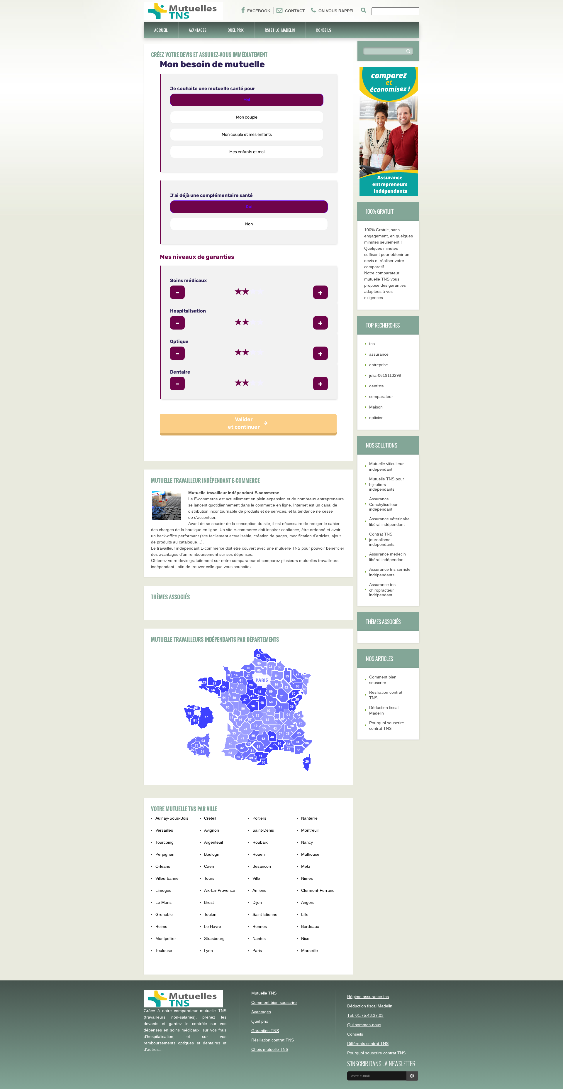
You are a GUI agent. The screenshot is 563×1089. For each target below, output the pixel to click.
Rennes (259, 926)
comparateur (381, 396)
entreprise (378, 364)
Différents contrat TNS (368, 1043)
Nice (305, 938)
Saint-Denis (263, 830)
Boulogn (211, 854)
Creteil (210, 818)
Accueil (161, 30)
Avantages (197, 30)
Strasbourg (214, 938)
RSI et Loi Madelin (280, 30)
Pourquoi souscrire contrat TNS (376, 1053)
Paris (257, 950)
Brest (209, 902)
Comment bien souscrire (274, 1002)
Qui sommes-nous (364, 1024)
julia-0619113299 (385, 375)
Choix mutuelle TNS (269, 1049)
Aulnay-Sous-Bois (171, 818)
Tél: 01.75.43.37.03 (365, 1015)
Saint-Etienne (264, 914)
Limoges (163, 890)
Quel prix (236, 30)
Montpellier (165, 938)
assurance (379, 354)
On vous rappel (336, 11)
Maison (376, 407)
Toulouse (163, 950)
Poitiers (259, 818)
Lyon (208, 950)
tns (372, 343)
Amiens (259, 890)
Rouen (258, 854)
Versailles (164, 830)
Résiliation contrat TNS (272, 1040)
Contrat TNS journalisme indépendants (381, 539)
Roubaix (260, 842)
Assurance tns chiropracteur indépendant (382, 589)
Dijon (257, 902)
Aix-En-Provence (219, 890)
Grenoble (164, 914)
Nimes (307, 878)
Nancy (307, 842)
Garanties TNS (265, 1030)
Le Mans (163, 902)
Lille (304, 914)
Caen (209, 866)
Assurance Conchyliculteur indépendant (383, 504)
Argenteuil (213, 842)
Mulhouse (310, 854)
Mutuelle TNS (264, 993)
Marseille (309, 950)
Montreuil (309, 830)
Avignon (211, 830)
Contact (295, 11)
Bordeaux (310, 926)
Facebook (258, 11)
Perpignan (164, 854)
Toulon (210, 914)
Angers (307, 902)
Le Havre (212, 926)
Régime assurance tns (368, 996)
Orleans (162, 866)
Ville (256, 878)
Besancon (261, 866)
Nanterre (309, 818)
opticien (376, 417)
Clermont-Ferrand (318, 890)
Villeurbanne (167, 878)
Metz (305, 866)
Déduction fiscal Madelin (369, 1006)
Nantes (259, 938)
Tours (209, 878)
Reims (161, 926)
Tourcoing (164, 842)
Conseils (323, 30)
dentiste (376, 386)
